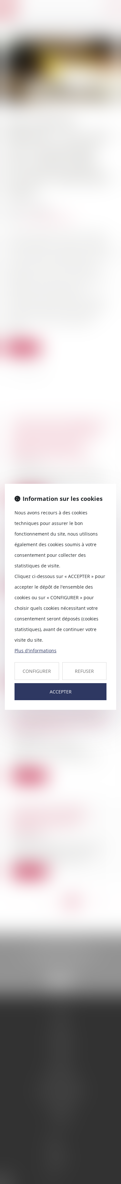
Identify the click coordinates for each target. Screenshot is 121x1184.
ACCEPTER (61, 692)
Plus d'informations (35, 650)
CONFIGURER (37, 671)
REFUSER (84, 671)
